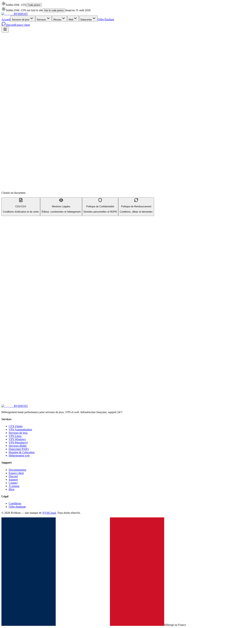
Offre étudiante (17, 506)
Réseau (57, 19)
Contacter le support (12, 406)
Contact (13, 482)
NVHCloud (49, 512)
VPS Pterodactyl (18, 442)
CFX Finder (16, 426)
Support (13, 479)
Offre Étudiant (106, 19)
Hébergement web (19, 455)
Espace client (22, 24)
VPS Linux (15, 436)
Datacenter (86, 19)
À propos (14, 486)
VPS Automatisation (20, 429)
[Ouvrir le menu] (5, 30)
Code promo (34, 5)
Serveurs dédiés (18, 445)
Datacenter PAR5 (19, 449)
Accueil (5, 19)
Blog (11, 489)
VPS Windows (17, 439)
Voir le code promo (54, 10)
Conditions (15, 503)
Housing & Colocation (22, 452)
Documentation (17, 469)
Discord (10, 24)
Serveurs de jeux (20, 19)
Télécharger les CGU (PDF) (17, 376)
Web (71, 19)
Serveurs (41, 19)
